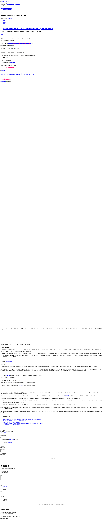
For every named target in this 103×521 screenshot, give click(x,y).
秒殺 (1, 81)
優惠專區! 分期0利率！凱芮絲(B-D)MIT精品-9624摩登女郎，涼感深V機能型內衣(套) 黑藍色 (22, 419)
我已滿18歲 (3, 518)
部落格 (4, 22)
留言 (13, 439)
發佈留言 (2, 454)
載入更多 (2, 447)
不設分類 (10, 18)
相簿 (4, 20)
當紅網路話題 (9, 361)
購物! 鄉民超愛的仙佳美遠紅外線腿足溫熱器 (12, 424)
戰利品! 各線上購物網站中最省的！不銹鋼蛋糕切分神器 (14, 420)
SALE (1, 67)
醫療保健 (10, 442)
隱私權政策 (58, 504)
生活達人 (20, 385)
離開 (7, 518)
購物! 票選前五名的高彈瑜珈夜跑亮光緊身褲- (12, 422)
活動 (33, 74)
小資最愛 (67, 396)
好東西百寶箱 (6, 9)
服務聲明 (62, 504)
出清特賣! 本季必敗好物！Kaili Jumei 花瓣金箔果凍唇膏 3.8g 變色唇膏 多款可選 (28, 29)
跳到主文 (2, 12)
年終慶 (1, 34)
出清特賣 (26, 52)
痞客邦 (10, 439)
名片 (4, 23)
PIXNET (42, 504)
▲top (1, 444)
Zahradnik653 (3, 432)
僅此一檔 (8, 375)
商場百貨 (4, 81)
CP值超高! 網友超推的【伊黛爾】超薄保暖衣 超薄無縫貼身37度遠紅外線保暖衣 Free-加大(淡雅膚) (23, 423)
